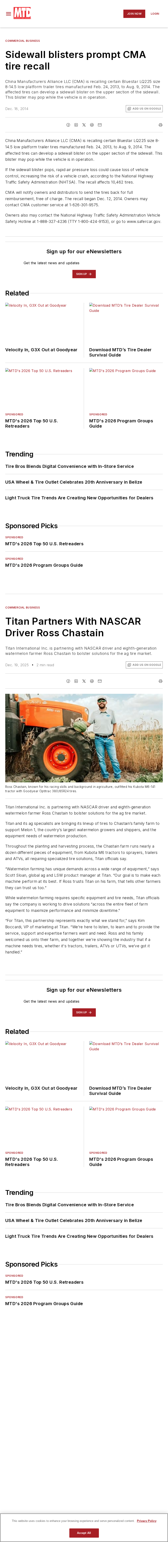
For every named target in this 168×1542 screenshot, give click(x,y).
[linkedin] (76, 125)
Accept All (84, 1533)
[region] (84, 1527)
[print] (160, 125)
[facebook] (68, 125)
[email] (100, 125)
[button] (8, 13)
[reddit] (92, 125)
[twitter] (84, 125)
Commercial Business (22, 40)
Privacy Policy (146, 1521)
